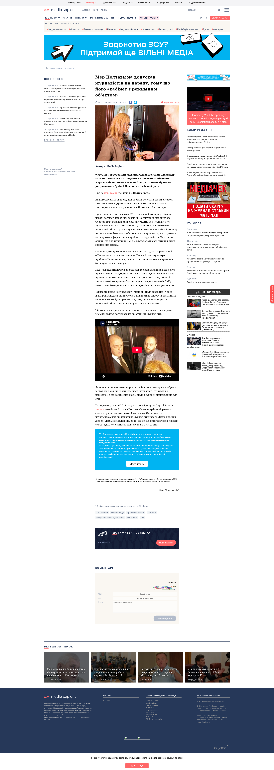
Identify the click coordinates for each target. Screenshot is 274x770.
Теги (95, 10)
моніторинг (218, 29)
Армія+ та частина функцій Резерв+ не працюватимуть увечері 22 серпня (65, 110)
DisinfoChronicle (144, 3)
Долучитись (137, 464)
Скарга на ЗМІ (220, 18)
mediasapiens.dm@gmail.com (214, 708)
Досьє (206, 29)
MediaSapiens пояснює (188, 29)
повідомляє (111, 192)
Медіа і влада (56, 68)
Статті (67, 18)
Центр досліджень (124, 18)
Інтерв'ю (81, 18)
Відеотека (150, 712)
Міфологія (74, 29)
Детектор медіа (74, 3)
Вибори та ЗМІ (151, 714)
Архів (104, 10)
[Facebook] (130, 102)
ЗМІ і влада (132, 518)
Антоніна (178, 3)
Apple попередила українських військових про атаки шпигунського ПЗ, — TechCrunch (207, 165)
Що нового (52, 18)
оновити (172, 582)
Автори (86, 10)
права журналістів (135, 513)
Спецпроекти (149, 18)
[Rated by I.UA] (130, 739)
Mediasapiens (151, 703)
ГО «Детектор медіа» (197, 3)
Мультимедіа (99, 18)
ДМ (142, 518)
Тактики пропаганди (93, 29)
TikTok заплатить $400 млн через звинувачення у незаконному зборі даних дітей (65, 99)
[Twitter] (135, 102)
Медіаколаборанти (129, 29)
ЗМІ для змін (127, 3)
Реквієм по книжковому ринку (202, 282)
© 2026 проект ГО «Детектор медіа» (211, 706)
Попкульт (111, 29)
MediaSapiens (91, 3)
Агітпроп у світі (166, 29)
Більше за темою (59, 646)
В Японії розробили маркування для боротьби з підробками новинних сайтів (206, 173)
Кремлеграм (149, 29)
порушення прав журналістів (110, 518)
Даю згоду (137, 765)
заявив (99, 409)
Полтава (152, 513)
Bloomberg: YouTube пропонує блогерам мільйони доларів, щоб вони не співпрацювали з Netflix (65, 132)
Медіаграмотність (57, 29)
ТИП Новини (102, 513)
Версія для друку (171, 102)
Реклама (106, 701)
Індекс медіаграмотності (62, 23)
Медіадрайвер (163, 3)
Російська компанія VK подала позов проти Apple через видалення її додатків (65, 121)
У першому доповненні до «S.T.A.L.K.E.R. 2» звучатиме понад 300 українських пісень (207, 157)
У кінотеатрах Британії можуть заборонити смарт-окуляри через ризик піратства (64, 88)
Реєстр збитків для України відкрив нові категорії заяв (206, 149)
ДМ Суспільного (109, 3)
